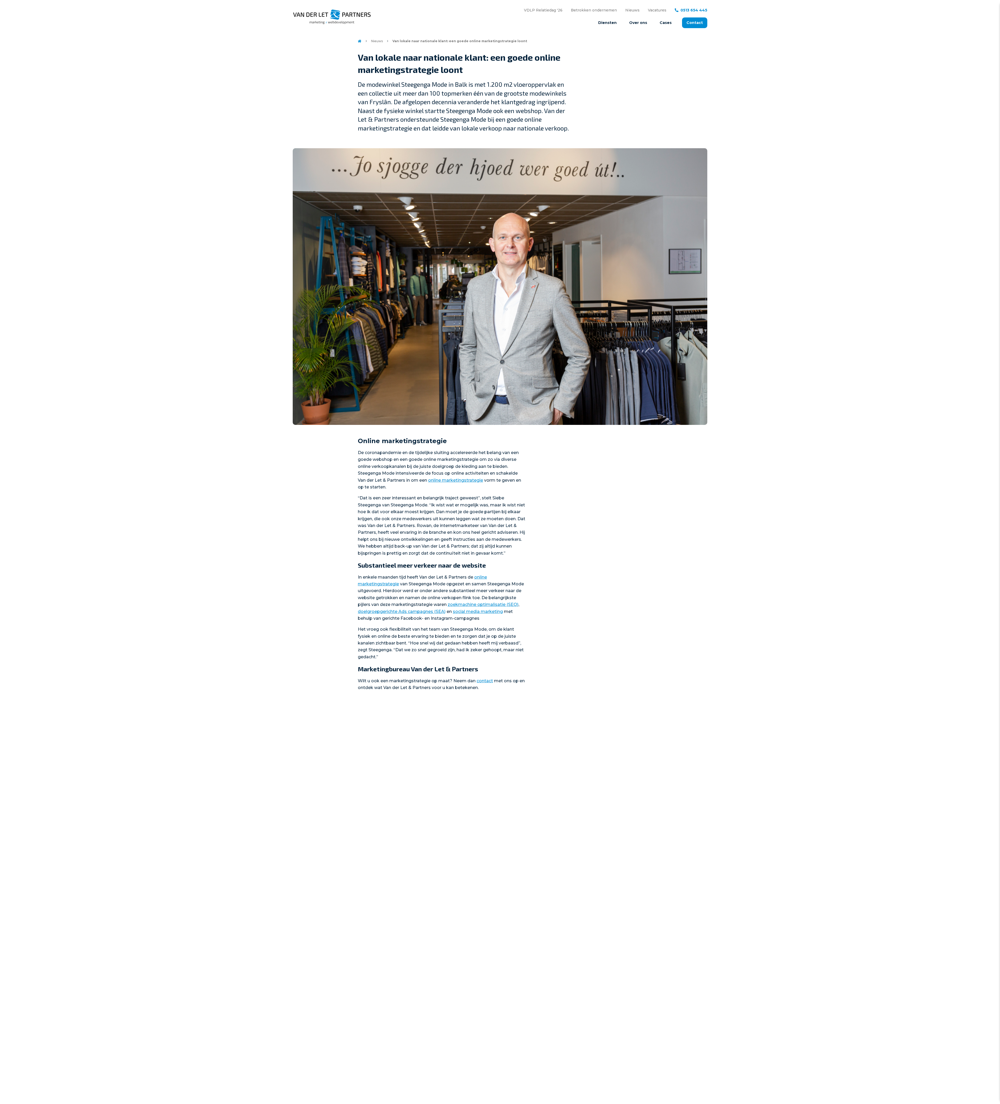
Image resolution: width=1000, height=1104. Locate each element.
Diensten (607, 22)
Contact (694, 22)
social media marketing (478, 611)
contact (485, 680)
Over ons (638, 22)
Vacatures (657, 10)
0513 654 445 (693, 10)
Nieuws (632, 10)
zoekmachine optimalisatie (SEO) (483, 604)
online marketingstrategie (455, 480)
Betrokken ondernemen (594, 10)
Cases (666, 22)
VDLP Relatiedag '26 (543, 10)
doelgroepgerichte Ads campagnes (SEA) (402, 611)
